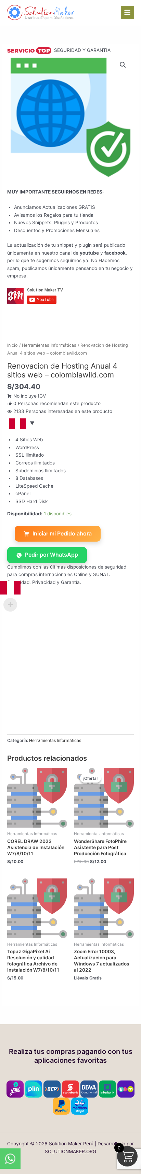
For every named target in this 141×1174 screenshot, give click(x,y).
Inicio (12, 345)
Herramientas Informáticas (49, 345)
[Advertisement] (70, 664)
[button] (123, 65)
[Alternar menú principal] (127, 12)
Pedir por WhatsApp (51, 554)
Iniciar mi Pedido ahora (62, 533)
